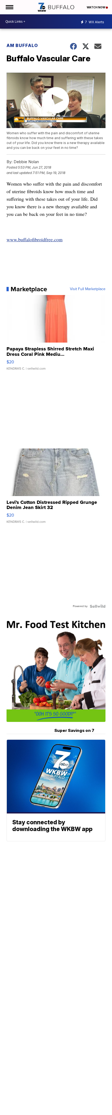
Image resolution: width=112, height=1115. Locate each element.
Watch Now (96, 7)
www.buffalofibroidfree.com (35, 239)
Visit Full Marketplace (87, 289)
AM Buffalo (22, 45)
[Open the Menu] (9, 7)
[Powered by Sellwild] (97, 606)
